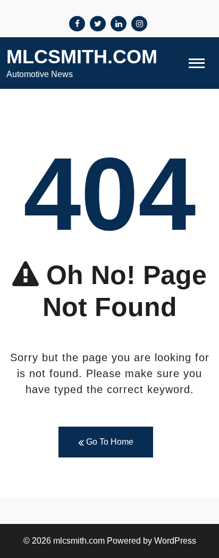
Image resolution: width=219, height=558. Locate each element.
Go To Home (108, 441)
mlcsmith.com (81, 57)
